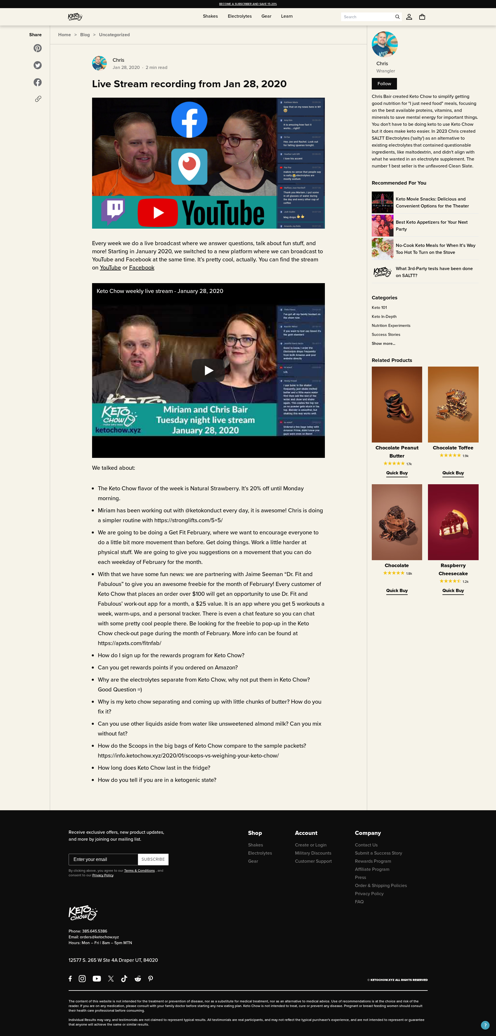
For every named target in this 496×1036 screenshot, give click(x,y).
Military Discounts (313, 853)
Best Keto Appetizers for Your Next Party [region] (432, 225)
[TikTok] (124, 978)
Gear (253, 861)
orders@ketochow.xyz (99, 937)
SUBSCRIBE (153, 859)
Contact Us (366, 845)
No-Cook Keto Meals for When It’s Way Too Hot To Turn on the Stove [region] (435, 249)
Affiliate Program (372, 869)
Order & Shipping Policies (381, 885)
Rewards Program (373, 861)
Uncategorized (114, 34)
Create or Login (311, 845)
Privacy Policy (102, 875)
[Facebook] (70, 979)
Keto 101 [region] (379, 308)
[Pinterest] (150, 979)
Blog (85, 34)
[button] (485, 1025)
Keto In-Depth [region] (384, 317)
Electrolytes (260, 853)
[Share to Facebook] (38, 82)
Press (360, 877)
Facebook (141, 267)
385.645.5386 (94, 931)
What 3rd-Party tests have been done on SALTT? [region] (434, 272)
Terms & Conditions (139, 870)
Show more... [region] (383, 344)
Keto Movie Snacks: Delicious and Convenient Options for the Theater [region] (432, 202)
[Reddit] (138, 979)
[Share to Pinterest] (38, 48)
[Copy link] (38, 98)
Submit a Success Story (378, 853)
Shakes (255, 845)
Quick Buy (397, 472)
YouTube (110, 267)
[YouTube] (97, 979)
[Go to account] (409, 17)
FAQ (359, 901)
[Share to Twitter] (38, 65)
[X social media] (111, 979)
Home (64, 34)
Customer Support (313, 861)
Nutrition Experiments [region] (391, 326)
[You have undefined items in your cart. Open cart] (422, 17)
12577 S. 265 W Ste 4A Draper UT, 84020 (113, 960)
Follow (384, 83)
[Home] (75, 17)
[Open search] (397, 16)
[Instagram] (82, 978)
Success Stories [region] (386, 335)
